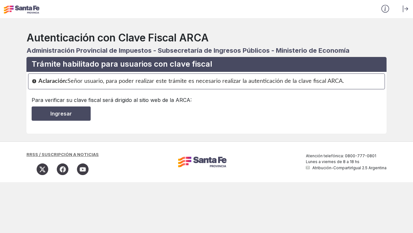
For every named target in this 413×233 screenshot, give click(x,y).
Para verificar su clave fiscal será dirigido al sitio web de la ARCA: (112, 100)
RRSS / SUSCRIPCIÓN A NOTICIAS (62, 154)
